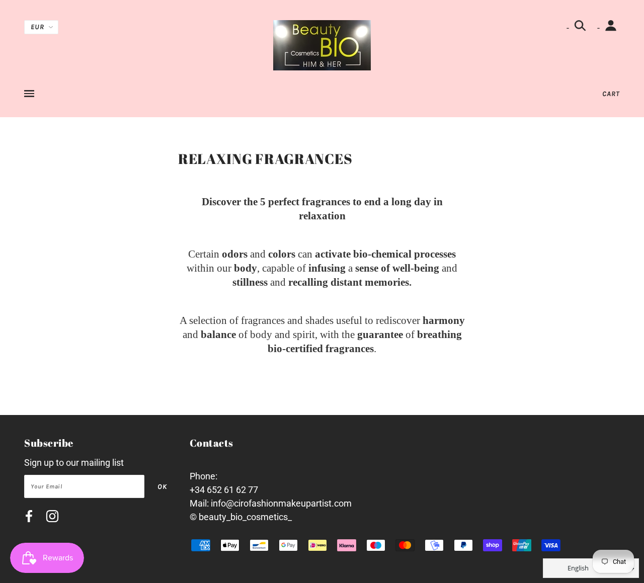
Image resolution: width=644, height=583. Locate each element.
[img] (29, 518)
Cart (611, 94)
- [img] (569, 28)
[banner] (322, 44)
